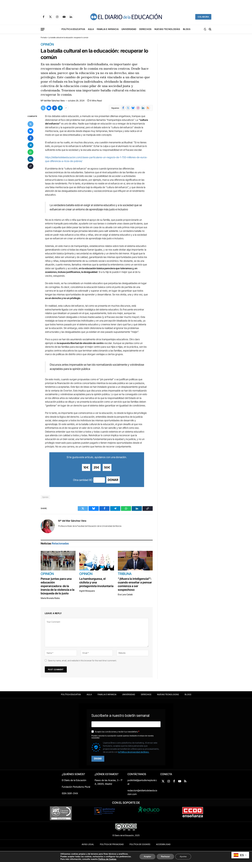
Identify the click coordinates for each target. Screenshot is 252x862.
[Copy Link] (30, 166)
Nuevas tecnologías (167, 29)
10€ (86, 467)
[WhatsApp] (30, 152)
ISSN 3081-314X (70, 793)
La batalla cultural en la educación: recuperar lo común (94, 54)
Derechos (145, 29)
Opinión (47, 44)
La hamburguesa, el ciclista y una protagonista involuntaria (96, 582)
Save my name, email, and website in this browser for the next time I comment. (82, 660)
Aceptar (147, 856)
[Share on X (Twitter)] (43, 107)
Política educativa (73, 29)
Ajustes (183, 856)
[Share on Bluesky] (48, 107)
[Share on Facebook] (54, 107)
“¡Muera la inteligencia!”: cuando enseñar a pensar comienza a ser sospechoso (135, 584)
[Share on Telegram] (60, 107)
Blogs (186, 29)
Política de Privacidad (112, 844)
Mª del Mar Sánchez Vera (53, 100)
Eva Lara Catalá (125, 594)
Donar (113, 480)
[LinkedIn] (30, 159)
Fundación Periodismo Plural (76, 786)
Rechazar (165, 856)
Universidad (128, 29)
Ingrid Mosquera (87, 590)
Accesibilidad (163, 844)
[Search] (209, 29)
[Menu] (42, 29)
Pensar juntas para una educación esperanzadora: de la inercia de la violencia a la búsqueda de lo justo (57, 586)
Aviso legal (88, 844)
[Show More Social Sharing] (65, 107)
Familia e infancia (108, 29)
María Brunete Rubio (50, 598)
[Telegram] (30, 145)
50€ (107, 467)
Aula (91, 29)
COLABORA (203, 16)
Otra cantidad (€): (83, 479)
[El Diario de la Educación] (126, 17)
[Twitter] (30, 124)
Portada (44, 37)
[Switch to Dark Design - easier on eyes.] (205, 29)
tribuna (125, 574)
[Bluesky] (30, 131)
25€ (96, 467)
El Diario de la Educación (74, 780)
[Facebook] (30, 138)
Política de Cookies (140, 844)
